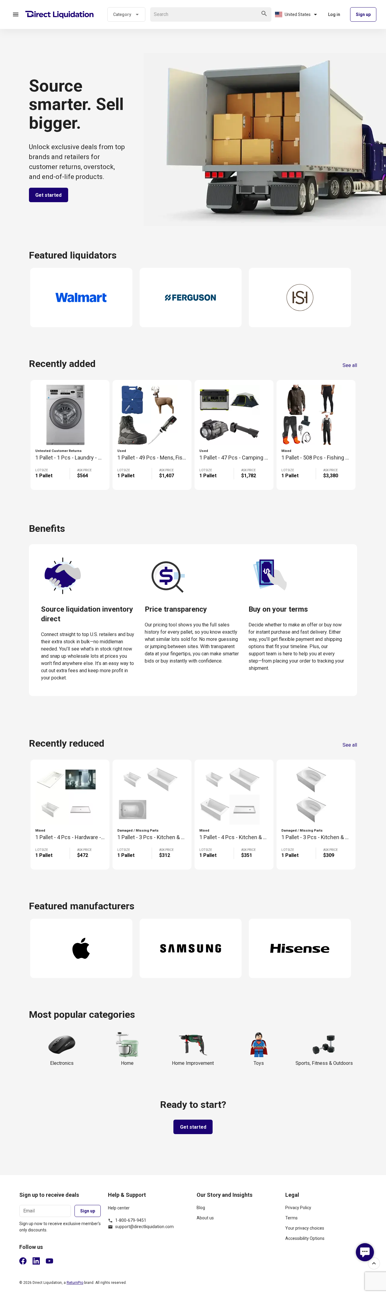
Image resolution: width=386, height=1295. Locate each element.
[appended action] (264, 13)
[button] (16, 14)
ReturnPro (75, 1283)
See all (350, 365)
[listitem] (237, 1210)
